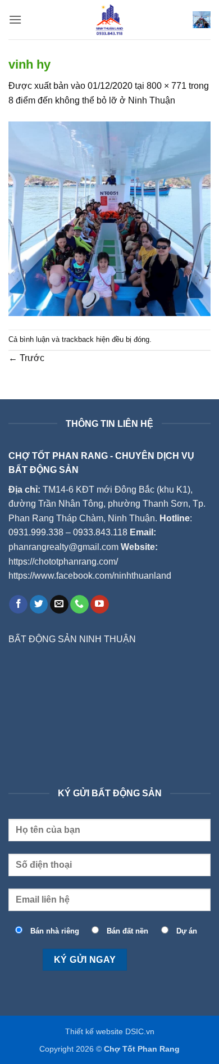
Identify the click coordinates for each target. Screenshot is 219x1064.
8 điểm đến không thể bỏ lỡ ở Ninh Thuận (91, 100)
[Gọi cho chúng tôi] (79, 604)
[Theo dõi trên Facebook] (18, 604)
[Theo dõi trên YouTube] (99, 604)
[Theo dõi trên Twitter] (39, 604)
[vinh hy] (109, 218)
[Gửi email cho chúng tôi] (59, 604)
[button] (15, 19)
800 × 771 (166, 86)
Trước (26, 358)
